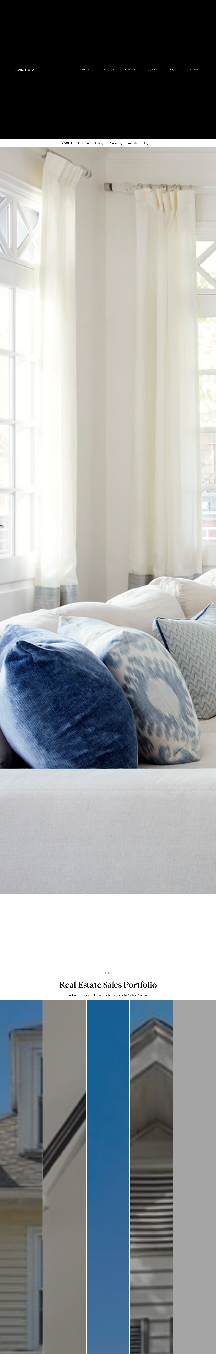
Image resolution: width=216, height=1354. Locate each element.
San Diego (87, 69)
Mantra (81, 143)
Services (131, 69)
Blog (145, 143)
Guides (152, 69)
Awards (132, 143)
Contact (192, 69)
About (172, 69)
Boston (109, 69)
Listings (99, 143)
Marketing (116, 143)
